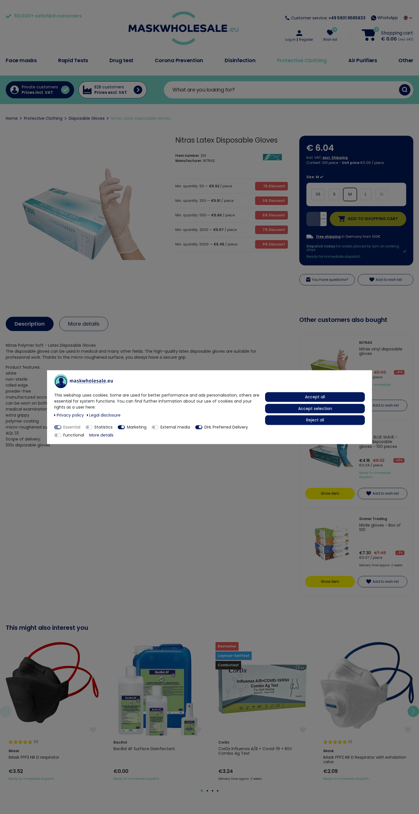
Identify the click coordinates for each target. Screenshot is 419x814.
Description (30, 323)
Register (306, 39)
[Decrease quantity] (323, 222)
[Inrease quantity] (323, 215)
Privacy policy (71, 415)
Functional (73, 435)
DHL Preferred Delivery (226, 427)
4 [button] (217, 790)
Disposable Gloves (87, 118)
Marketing (137, 427)
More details (83, 323)
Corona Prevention (179, 60)
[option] (52, 711)
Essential (71, 427)
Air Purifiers (362, 60)
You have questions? (330, 279)
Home (12, 118)
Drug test (121, 60)
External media (175, 427)
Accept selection (315, 408)
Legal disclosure (105, 415)
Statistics (103, 427)
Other (405, 60)
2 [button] (207, 790)
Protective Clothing (302, 60)
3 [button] (212, 790)
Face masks (21, 60)
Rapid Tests (73, 60)
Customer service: (328, 18)
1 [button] (202, 790)
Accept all (315, 396)
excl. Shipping (335, 157)
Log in (290, 39)
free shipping (328, 236)
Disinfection (240, 60)
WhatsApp (387, 18)
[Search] (404, 90)
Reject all (315, 420)
